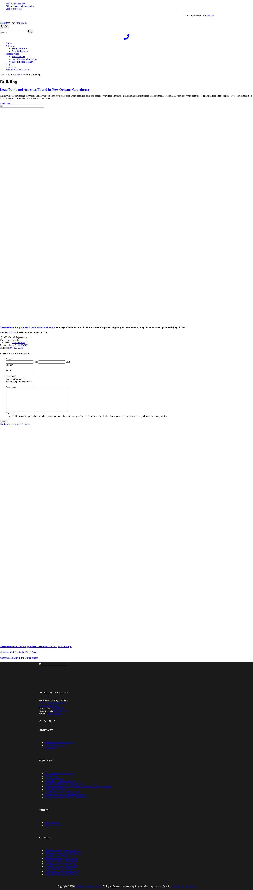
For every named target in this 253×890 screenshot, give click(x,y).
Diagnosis (11, 376)
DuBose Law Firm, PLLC (88, 886)
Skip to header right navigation (20, 6)
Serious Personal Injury (43, 327)
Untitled (10, 413)
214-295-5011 (18, 342)
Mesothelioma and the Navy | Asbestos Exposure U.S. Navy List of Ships (36, 646)
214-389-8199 (21, 345)
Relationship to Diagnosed (18, 381)
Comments (11, 387)
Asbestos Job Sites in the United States (19, 658)
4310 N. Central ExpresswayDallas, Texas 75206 (52, 704)
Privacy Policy (188, 886)
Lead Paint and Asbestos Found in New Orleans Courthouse (45, 89)
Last (68, 362)
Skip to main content (15, 3)
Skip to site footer (14, 9)
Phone (9, 365)
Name (9, 359)
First (36, 362)
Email (8, 370)
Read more (5, 103)
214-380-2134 (57, 708)
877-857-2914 (11, 332)
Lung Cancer (21, 327)
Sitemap (176, 886)
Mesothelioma (7, 327)
